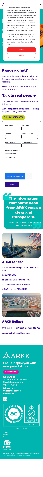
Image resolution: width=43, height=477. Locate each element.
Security (6, 434)
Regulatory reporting (13, 382)
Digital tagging (10, 385)
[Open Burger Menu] (40, 4)
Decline (21, 55)
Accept (21, 49)
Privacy (5, 432)
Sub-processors (8, 437)
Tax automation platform (15, 379)
